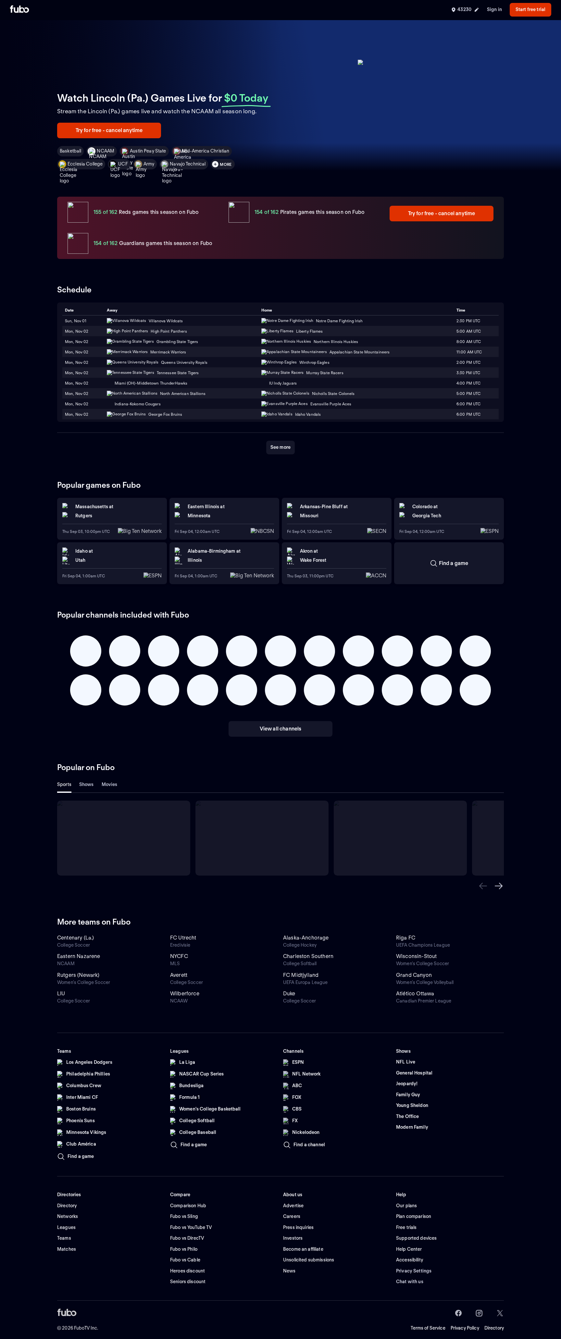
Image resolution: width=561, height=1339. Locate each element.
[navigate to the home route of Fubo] (19, 9)
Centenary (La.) (75, 938)
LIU (61, 993)
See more (280, 447)
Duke (289, 993)
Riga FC (405, 938)
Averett (178, 975)
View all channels (281, 729)
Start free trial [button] (530, 9)
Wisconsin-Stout (416, 956)
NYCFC (179, 956)
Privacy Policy (465, 1328)
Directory (494, 1328)
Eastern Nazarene (78, 956)
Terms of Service (428, 1328)
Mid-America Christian (206, 151)
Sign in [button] (494, 9)
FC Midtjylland (300, 975)
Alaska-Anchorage (306, 938)
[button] (483, 886)
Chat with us (409, 1281)
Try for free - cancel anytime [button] (109, 130)
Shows (86, 784)
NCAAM (105, 151)
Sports (64, 784)
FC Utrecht (183, 938)
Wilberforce (184, 993)
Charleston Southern (308, 956)
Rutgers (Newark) (78, 975)
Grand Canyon (414, 975)
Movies (110, 784)
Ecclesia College (85, 163)
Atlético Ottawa (415, 993)
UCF (123, 163)
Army (149, 163)
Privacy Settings (413, 1270)
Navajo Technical (188, 163)
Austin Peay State (148, 151)
